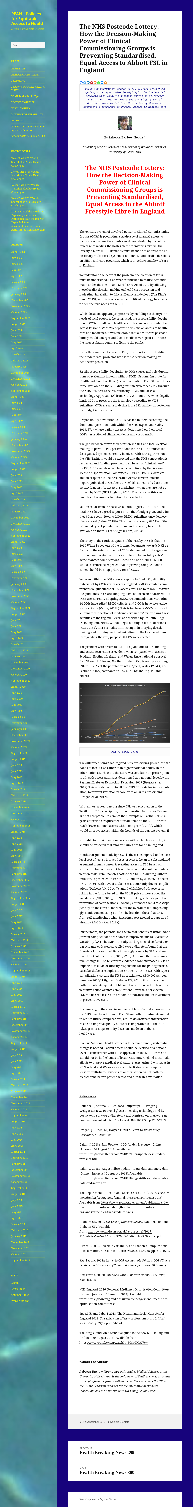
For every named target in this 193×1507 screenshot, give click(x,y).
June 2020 (17, 698)
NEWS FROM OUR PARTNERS (28, 136)
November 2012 (20, 1248)
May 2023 (16, 487)
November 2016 (20, 958)
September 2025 (20, 318)
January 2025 (19, 366)
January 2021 (19, 656)
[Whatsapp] (98, 82)
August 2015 (18, 1049)
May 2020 (16, 704)
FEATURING (18, 80)
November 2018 (20, 813)
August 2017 (18, 904)
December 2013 (20, 1170)
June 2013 (17, 1206)
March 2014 (18, 1151)
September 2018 (20, 825)
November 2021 (20, 596)
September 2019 (20, 753)
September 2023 (20, 463)
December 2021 (20, 590)
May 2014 (16, 1139)
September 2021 (20, 608)
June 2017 (17, 916)
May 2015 (16, 1067)
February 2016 (19, 1012)
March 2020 (18, 717)
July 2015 (16, 1055)
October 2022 (19, 529)
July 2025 (16, 330)
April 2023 (17, 493)
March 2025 (18, 354)
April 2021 (17, 638)
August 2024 (18, 396)
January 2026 (19, 294)
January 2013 (19, 1236)
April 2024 (17, 421)
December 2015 (20, 1025)
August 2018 (18, 831)
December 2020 (20, 662)
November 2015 (20, 1031)
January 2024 (19, 439)
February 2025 (19, 360)
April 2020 (17, 711)
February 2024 (19, 433)
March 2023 (18, 499)
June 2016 (17, 988)
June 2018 (17, 843)
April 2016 (17, 1000)
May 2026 (16, 270)
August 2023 (18, 469)
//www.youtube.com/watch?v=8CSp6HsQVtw (117, 1343)
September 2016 (20, 970)
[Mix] (95, 82)
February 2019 (19, 795)
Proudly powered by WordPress (97, 1499)
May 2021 (16, 632)
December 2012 (20, 1242)
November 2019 (20, 741)
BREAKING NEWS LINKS (25, 74)
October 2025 (19, 312)
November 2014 (20, 1103)
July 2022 (16, 547)
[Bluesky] (102, 82)
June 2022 (17, 553)
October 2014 (19, 1109)
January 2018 (19, 874)
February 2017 (19, 940)
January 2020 (19, 729)
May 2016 (16, 994)
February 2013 (19, 1230)
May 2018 (16, 849)
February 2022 (19, 578)
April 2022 (17, 566)
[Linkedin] (88, 82)
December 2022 (20, 517)
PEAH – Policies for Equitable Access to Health (28, 18)
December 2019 (20, 735)
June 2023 (17, 481)
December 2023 (20, 445)
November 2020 (20, 668)
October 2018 (19, 819)
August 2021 (18, 614)
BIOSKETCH (18, 68)
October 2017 (19, 892)
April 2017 (17, 928)
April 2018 (17, 855)
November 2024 (20, 378)
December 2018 (20, 807)
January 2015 (19, 1091)
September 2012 (20, 1260)
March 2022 (18, 572)
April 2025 (17, 348)
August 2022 (18, 541)
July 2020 (16, 692)
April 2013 (17, 1218)
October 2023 (19, 457)
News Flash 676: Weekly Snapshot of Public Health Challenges (26, 162)
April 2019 (17, 783)
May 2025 (16, 342)
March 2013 (18, 1224)
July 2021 (16, 620)
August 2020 (18, 686)
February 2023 (19, 505)
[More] (105, 82)
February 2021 (19, 650)
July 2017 (16, 910)
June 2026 (17, 264)
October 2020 (19, 674)
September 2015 (20, 1043)
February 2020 (19, 723)
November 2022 (20, 523)
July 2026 (16, 258)
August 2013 (18, 1194)
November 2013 (20, 1176)
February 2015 (19, 1085)
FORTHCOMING (20, 108)
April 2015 (17, 1073)
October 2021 (19, 602)
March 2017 (18, 934)
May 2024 (16, 415)
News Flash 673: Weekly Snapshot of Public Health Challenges (26, 202)
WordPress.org (20, 1301)
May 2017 (16, 922)
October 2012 (19, 1254)
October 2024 (19, 384)
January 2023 (19, 511)
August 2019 (18, 759)
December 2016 (20, 952)
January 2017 (19, 946)
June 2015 (17, 1061)
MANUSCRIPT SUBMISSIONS (28, 114)
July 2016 (16, 982)
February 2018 (19, 868)
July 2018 (16, 837)
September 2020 (20, 680)
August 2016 (18, 976)
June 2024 (17, 409)
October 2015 (19, 1037)
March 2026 (18, 282)
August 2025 (18, 324)
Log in (15, 1282)
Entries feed (18, 1288)
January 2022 (19, 584)
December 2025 (20, 300)
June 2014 (17, 1133)
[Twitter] (84, 82)
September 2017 (20, 898)
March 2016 (18, 1006)
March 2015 (18, 1079)
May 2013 (16, 1212)
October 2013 (19, 1182)
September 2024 (20, 390)
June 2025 (17, 336)
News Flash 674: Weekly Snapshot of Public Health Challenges (26, 188)
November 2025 (20, 306)
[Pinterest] (91, 82)
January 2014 (19, 1163)
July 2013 (16, 1200)
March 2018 (18, 861)
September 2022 (20, 535)
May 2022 (16, 560)
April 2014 (17, 1145)
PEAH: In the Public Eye (25, 96)
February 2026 (19, 288)
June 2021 (17, 626)
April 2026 (17, 276)
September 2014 (20, 1115)
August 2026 (18, 252)
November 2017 (20, 886)
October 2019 (19, 747)
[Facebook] (81, 82)
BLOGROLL (17, 120)
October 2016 (19, 964)
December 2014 (20, 1097)
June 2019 (17, 771)
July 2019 (16, 765)
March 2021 (18, 644)
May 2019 (16, 777)
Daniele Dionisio (119, 1422)
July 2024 (16, 402)
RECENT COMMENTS (23, 102)
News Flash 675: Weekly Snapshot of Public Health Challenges (26, 175)
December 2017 (20, 880)
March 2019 (18, 789)
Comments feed (20, 1295)
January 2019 (19, 801)
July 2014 (16, 1127)
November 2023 (20, 451)
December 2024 (20, 372)
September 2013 (20, 1188)
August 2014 (18, 1121)
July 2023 (16, 475)
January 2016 (19, 1019)
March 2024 (18, 427)
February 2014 (19, 1157)
